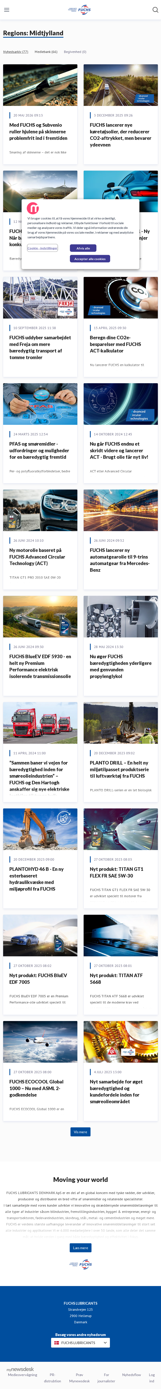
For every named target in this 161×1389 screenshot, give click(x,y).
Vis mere (80, 1132)
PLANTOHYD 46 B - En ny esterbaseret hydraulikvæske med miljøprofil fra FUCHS (36, 879)
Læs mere (80, 1248)
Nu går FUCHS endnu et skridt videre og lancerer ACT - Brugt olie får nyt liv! (119, 450)
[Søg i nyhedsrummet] (155, 10)
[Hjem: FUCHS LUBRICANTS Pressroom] (79, 9)
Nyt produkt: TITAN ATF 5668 (116, 978)
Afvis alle (83, 248)
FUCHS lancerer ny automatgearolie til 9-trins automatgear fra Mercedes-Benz (120, 560)
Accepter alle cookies (90, 259)
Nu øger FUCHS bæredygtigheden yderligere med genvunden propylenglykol (121, 666)
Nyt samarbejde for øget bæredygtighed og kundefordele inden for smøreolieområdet (116, 1091)
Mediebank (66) (46, 51)
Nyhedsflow (131, 1375)
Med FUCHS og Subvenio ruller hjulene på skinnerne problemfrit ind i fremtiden (38, 131)
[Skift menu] (6, 9)
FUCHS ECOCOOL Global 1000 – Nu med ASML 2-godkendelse (36, 1088)
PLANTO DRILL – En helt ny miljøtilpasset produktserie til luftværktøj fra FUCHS (119, 769)
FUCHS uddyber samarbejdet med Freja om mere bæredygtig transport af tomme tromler (40, 347)
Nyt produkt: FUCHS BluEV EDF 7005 (38, 978)
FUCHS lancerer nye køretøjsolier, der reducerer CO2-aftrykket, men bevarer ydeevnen (120, 134)
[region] (80, 234)
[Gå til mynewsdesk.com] (20, 1369)
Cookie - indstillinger (42, 248)
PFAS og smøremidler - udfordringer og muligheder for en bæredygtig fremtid (39, 450)
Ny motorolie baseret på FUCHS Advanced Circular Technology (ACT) (37, 556)
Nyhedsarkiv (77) (15, 51)
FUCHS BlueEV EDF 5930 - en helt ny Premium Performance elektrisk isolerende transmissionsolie (40, 666)
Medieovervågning (22, 1375)
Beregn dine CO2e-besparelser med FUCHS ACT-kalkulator (115, 344)
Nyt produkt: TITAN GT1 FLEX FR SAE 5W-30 (116, 872)
